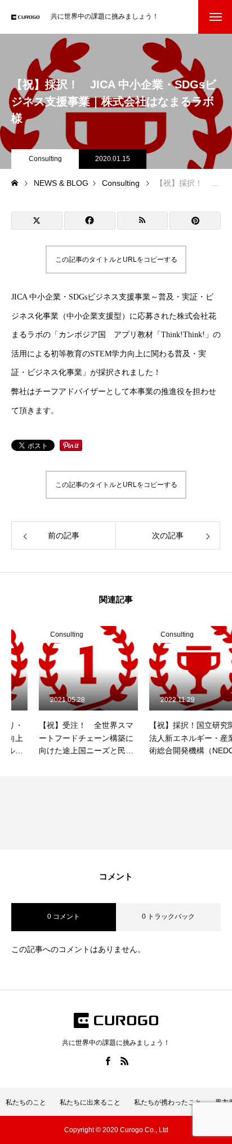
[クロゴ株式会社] (25, 17)
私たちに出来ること (90, 1102)
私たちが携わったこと (168, 1102)
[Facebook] (107, 1060)
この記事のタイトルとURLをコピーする (116, 259)
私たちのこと (26, 1102)
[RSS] (124, 1060)
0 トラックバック (168, 916)
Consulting (45, 159)
